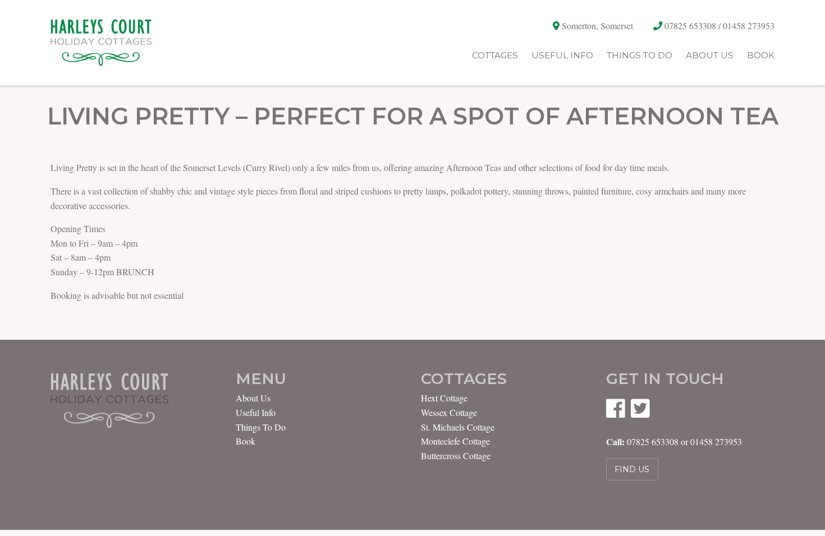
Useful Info (562, 55)
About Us (710, 55)
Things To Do (639, 55)
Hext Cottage (444, 398)
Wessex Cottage (449, 412)
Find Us (632, 469)
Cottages (495, 55)
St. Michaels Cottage (457, 427)
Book (760, 55)
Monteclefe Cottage (455, 441)
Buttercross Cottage (456, 455)
